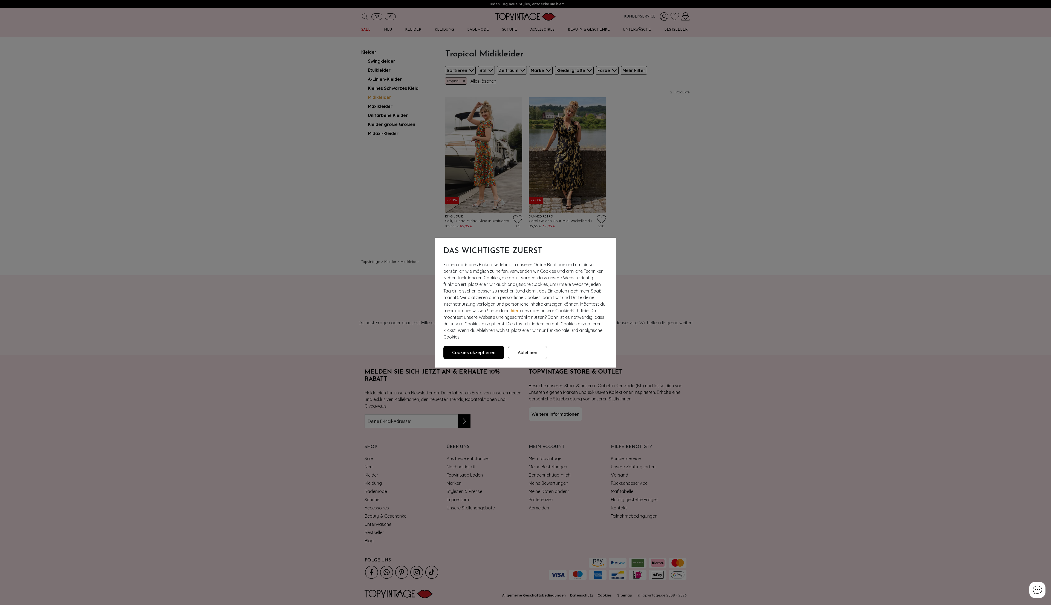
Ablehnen (527, 352)
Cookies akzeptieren (473, 352)
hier (515, 310)
